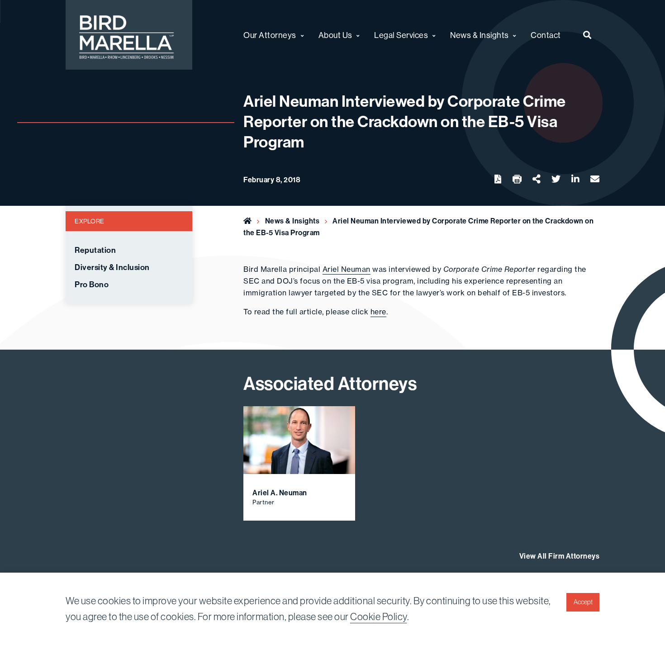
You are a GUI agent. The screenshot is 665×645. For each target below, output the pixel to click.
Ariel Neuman (346, 269)
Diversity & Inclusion (112, 267)
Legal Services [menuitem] (401, 35)
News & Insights (292, 220)
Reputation (95, 250)
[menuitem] (587, 35)
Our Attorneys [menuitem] (269, 35)
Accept (583, 602)
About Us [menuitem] (335, 35)
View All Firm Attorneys (559, 555)
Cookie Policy (378, 616)
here (378, 311)
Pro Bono (92, 284)
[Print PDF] (517, 179)
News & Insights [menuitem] (479, 35)
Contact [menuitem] (546, 35)
